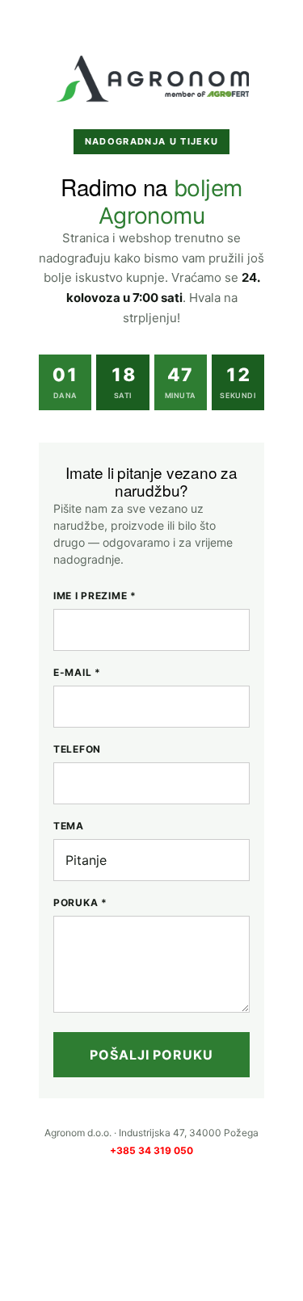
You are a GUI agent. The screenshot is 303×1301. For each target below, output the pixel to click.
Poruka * (80, 902)
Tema (68, 826)
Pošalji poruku (151, 1055)
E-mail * (77, 672)
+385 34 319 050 (151, 1150)
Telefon (77, 749)
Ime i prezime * (95, 596)
